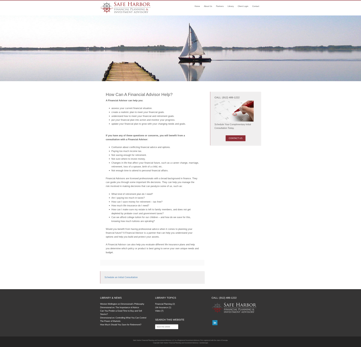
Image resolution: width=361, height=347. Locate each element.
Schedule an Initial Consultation (121, 277)
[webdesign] (204, 343)
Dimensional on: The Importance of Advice (119, 307)
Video (157, 311)
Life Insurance (161, 307)
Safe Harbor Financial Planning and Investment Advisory (125, 7)
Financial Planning (163, 304)
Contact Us (235, 138)
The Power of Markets (110, 321)
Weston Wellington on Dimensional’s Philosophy (122, 304)
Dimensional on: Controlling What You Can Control (123, 317)
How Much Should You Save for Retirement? (120, 324)
